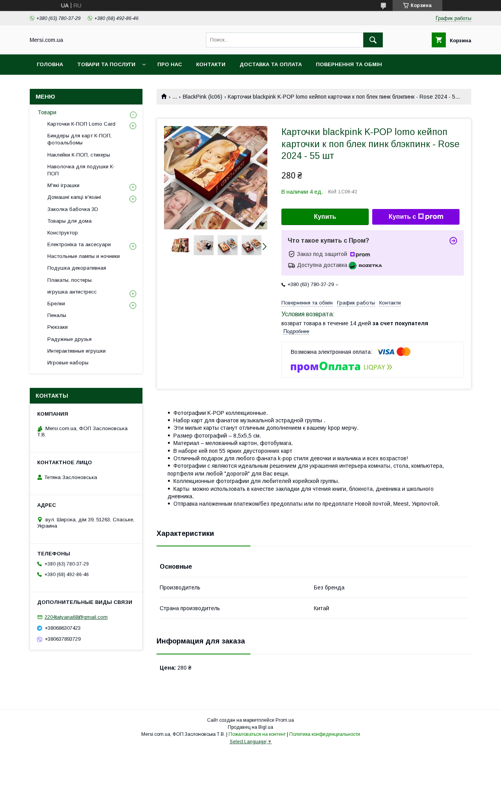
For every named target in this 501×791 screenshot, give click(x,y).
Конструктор (62, 233)
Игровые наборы (67, 363)
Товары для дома (69, 221)
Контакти (210, 64)
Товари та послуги (106, 64)
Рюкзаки (57, 327)
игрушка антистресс (72, 292)
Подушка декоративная (76, 268)
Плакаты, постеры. (70, 280)
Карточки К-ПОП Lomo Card (81, 124)
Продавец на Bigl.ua (250, 727)
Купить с (402, 216)
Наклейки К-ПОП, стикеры (78, 155)
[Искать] (373, 39)
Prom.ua (285, 720)
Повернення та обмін (349, 64)
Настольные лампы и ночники (83, 256)
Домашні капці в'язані (74, 197)
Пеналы (56, 315)
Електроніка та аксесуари (79, 244)
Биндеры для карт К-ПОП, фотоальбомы (79, 139)
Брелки (56, 303)
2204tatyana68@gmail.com (76, 617)
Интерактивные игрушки (76, 351)
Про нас (169, 64)
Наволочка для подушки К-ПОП (81, 170)
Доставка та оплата (271, 64)
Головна (50, 64)
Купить (325, 216)
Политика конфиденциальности (324, 734)
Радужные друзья (69, 339)
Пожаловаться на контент (257, 734)
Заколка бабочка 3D (72, 209)
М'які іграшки (63, 185)
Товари (47, 112)
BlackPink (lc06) (202, 97)
